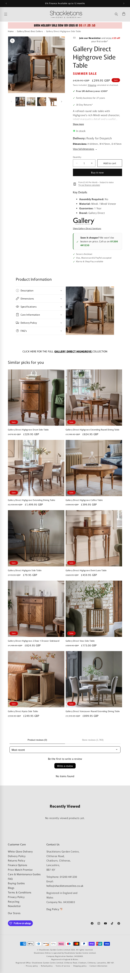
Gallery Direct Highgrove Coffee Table (84, 500)
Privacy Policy (16, 897)
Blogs (11, 888)
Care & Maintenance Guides (24, 874)
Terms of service (63, 965)
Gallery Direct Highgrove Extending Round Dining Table (93, 429)
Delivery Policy (17, 856)
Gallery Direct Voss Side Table (80, 641)
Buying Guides (16, 883)
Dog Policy (52, 909)
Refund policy (46, 965)
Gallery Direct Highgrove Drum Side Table (28, 429)
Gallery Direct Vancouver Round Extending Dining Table (93, 711)
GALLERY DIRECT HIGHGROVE (73, 351)
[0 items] (123, 14)
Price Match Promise (20, 869)
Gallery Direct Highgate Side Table (25, 570)
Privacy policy (32, 965)
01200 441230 (68, 877)
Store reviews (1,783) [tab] (93, 740)
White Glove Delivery (20, 851)
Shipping (92, 85)
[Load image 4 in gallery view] (52, 101)
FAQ (10, 879)
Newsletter (14, 906)
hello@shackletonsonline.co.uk (64, 886)
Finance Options (17, 865)
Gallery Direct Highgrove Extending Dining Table (31, 500)
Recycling (13, 901)
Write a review (65, 766)
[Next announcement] (123, 3)
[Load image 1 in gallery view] (20, 101)
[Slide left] (11, 101)
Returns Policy (16, 860)
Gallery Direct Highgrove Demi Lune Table (86, 570)
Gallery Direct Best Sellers (30, 31)
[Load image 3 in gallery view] (41, 101)
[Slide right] (61, 101)
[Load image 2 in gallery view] (31, 101)
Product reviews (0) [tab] (37, 740)
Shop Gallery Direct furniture (87, 228)
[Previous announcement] (6, 3)
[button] (116, 14)
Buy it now (97, 172)
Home (11, 31)
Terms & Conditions (19, 892)
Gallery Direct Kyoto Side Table (23, 711)
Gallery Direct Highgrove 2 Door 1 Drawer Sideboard (33, 641)
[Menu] (26, 14)
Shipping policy (80, 965)
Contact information (98, 965)
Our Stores (14, 913)
